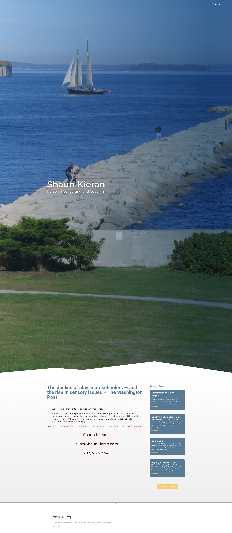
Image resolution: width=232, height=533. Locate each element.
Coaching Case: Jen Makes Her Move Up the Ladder (166, 418)
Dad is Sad (157, 441)
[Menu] (213, 4)
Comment (56, 526)
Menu (217, 4)
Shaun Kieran (76, 184)
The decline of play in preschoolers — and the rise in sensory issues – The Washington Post (98, 426)
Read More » (155, 406)
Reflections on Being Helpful (162, 394)
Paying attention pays (163, 462)
